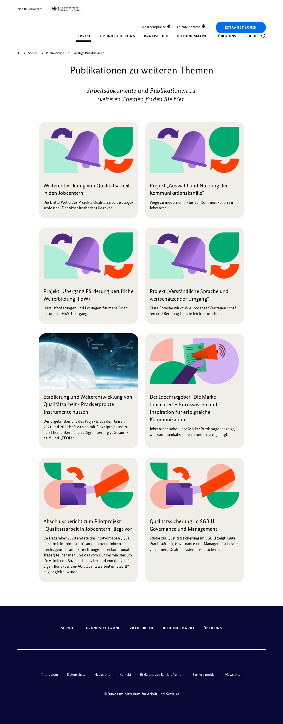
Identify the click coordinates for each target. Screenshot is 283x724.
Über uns (227, 36)
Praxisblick (156, 36)
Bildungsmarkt (193, 36)
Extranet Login (241, 27)
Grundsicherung (117, 36)
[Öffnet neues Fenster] (66, 9)
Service (83, 36)
